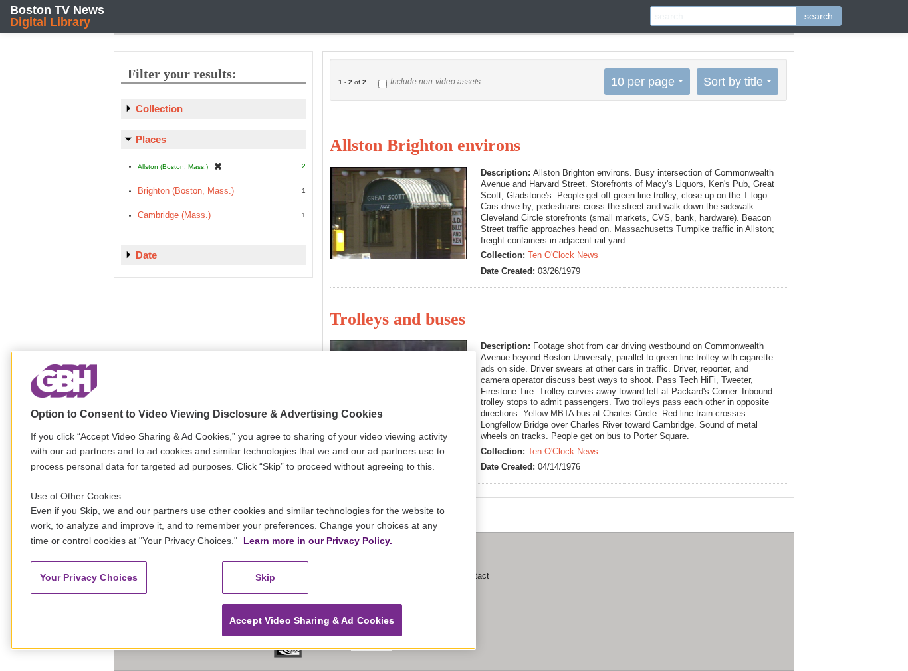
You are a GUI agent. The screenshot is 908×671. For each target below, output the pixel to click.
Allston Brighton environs (425, 145)
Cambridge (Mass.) (174, 215)
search (818, 16)
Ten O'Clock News (563, 255)
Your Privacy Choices (89, 577)
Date (146, 255)
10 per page (643, 81)
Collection (159, 108)
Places (151, 139)
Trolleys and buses (397, 319)
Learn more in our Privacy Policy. (317, 540)
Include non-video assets (435, 81)
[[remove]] (218, 166)
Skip (265, 577)
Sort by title (733, 81)
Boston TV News (57, 15)
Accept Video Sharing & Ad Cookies (312, 620)
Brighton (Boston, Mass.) (186, 191)
